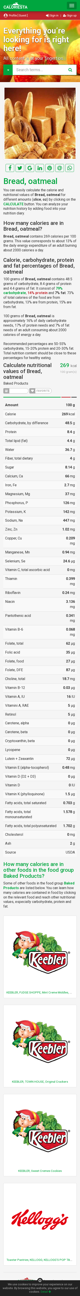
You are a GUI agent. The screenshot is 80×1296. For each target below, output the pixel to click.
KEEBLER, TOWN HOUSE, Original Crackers (40, 1081)
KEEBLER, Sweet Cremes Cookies (40, 1171)
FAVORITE (43, 390)
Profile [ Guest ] (18, 15)
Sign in (54, 15)
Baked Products (15, 383)
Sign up (71, 15)
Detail (44, 1291)
